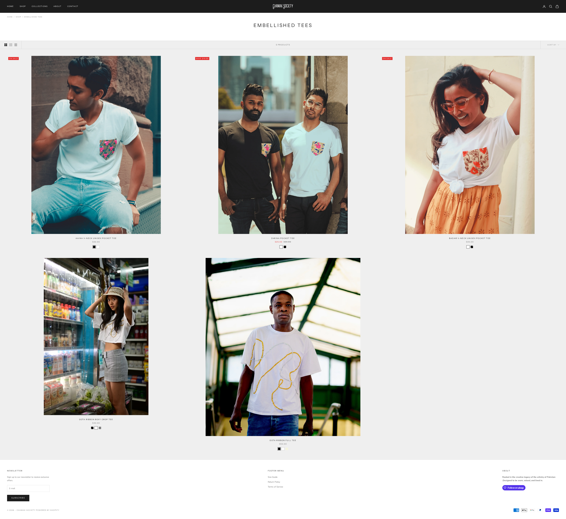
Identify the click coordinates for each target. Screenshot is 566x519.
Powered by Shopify (48, 510)
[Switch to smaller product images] (10, 45)
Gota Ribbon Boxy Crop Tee (96, 419)
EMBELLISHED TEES (33, 17)
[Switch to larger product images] (5, 45)
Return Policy (274, 482)
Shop (18, 17)
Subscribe (18, 498)
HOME (10, 6)
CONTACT (72, 6)
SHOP (23, 6)
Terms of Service (275, 486)
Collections (40, 6)
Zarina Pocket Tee (283, 238)
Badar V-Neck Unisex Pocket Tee (470, 238)
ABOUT (57, 6)
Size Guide (272, 477)
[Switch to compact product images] (15, 45)
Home (10, 17)
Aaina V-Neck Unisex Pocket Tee (96, 238)
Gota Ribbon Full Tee (283, 440)
